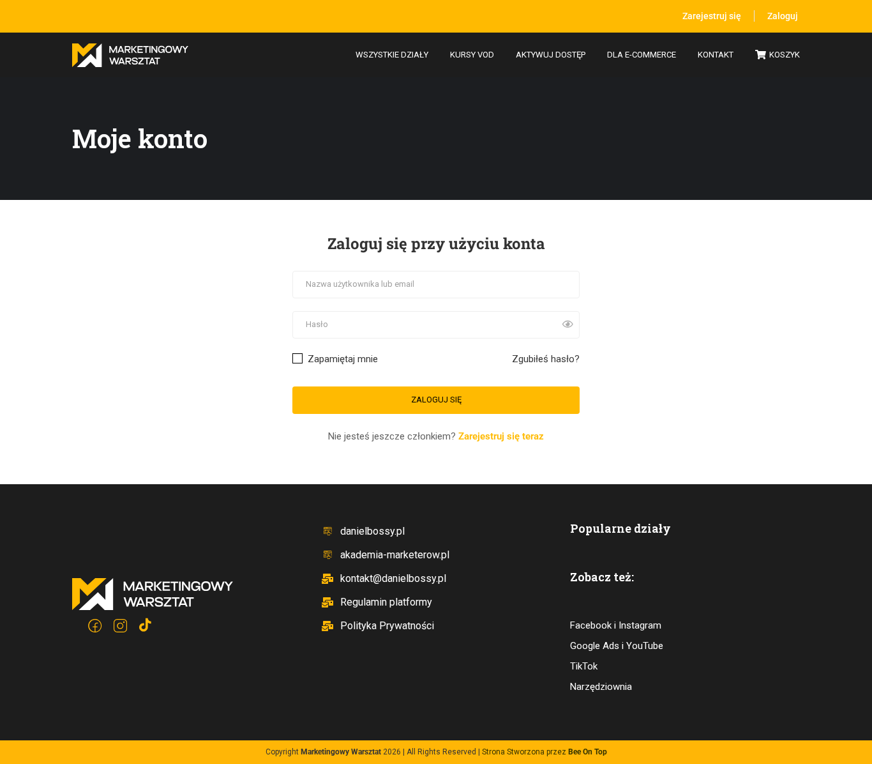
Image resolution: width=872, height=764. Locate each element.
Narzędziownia (601, 686)
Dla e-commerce (641, 54)
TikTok (584, 666)
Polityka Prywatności (387, 626)
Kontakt (715, 54)
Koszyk (784, 54)
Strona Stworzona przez (544, 751)
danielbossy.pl (372, 531)
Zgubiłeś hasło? (546, 359)
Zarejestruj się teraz (501, 436)
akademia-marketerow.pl (394, 555)
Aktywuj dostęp (550, 54)
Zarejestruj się (711, 16)
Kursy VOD (472, 54)
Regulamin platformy (386, 602)
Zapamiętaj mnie (341, 359)
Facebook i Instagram (615, 625)
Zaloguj (782, 16)
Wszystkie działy (392, 54)
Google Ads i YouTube (616, 646)
